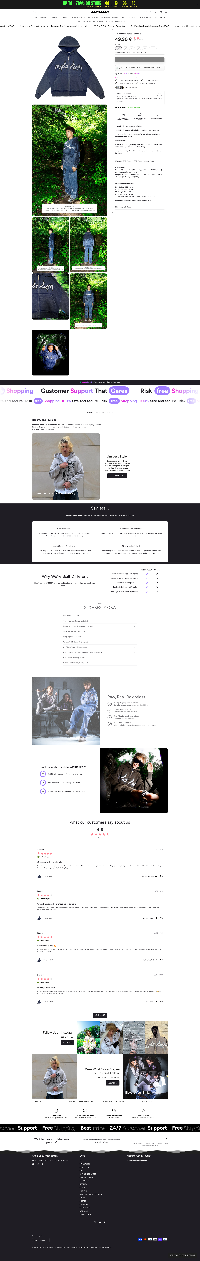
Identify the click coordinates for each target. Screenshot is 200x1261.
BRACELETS (84, 1167)
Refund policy (51, 1247)
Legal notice (93, 1247)
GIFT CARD (83, 1211)
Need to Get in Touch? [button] (139, 1155)
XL (146, 48)
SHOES (82, 1198)
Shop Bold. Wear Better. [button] (45, 1155)
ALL (80, 1160)
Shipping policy (83, 1247)
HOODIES (83, 1184)
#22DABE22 (67, 1042)
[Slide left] (158, 94)
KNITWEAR (83, 1204)
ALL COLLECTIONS (117, 476)
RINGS (81, 1171)
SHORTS (82, 1201)
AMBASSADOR (85, 1214)
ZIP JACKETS (84, 1181)
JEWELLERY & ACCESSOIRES (90, 1194)
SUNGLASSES (84, 1164)
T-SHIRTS (83, 1191)
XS (119, 48)
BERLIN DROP (84, 1208)
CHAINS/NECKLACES (87, 1174)
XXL (154, 48)
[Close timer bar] (198, 4)
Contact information (105, 1247)
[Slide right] (161, 94)
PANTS (82, 1187)
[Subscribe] (166, 1138)
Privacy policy (61, 1247)
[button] (34, 11)
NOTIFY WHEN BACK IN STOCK (182, 1255)
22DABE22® (40, 1247)
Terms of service (72, 1247)
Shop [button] (82, 1155)
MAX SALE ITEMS (86, 1177)
